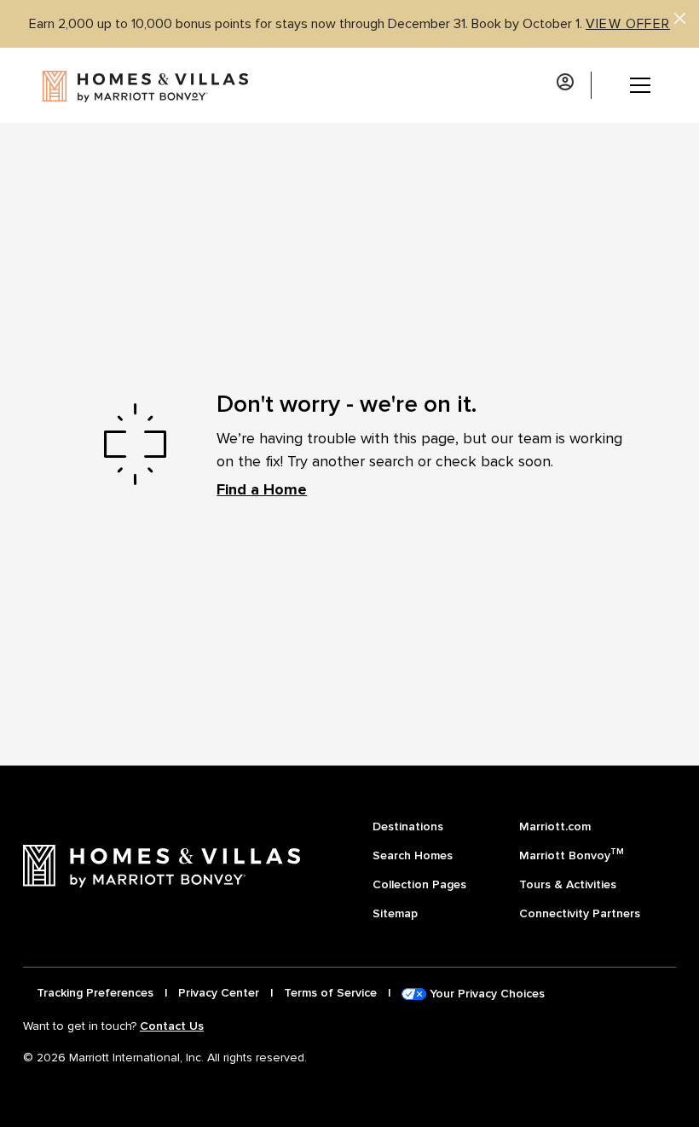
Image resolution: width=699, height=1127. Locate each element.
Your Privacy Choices (485, 993)
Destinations (408, 826)
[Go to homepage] (125, 85)
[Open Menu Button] (627, 85)
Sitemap (395, 913)
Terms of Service (330, 992)
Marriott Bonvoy (571, 854)
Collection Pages (419, 884)
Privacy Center (218, 992)
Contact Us (172, 1026)
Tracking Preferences (95, 992)
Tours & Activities (567, 884)
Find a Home (262, 489)
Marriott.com (555, 826)
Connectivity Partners (579, 913)
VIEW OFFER (628, 23)
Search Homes (413, 855)
